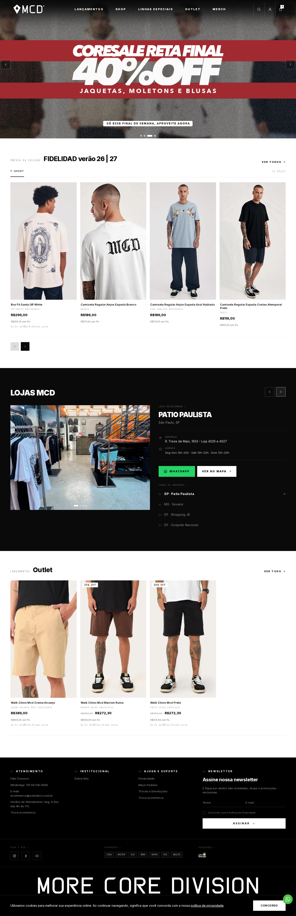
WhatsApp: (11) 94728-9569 (29, 785)
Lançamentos (89, 9)
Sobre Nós (82, 778)
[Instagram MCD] (14, 856)
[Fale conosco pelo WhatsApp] (288, 899)
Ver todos (271, 161)
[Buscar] (258, 9)
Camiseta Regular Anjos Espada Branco (108, 304)
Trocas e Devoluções (153, 791)
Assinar (241, 823)
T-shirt (17, 171)
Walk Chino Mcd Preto (165, 702)
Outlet (192, 9)
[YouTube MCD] (37, 856)
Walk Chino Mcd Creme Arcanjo (33, 702)
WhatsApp (179, 472)
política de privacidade (207, 905)
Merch (219, 9)
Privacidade (146, 778)
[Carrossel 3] (148, 69)
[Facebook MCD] (26, 856)
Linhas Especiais (155, 9)
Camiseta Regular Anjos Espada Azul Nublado (182, 304)
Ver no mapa (214, 471)
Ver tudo (272, 571)
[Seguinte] (290, 64)
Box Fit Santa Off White (26, 304)
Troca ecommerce (23, 812)
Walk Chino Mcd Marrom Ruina (102, 702)
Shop (120, 9)
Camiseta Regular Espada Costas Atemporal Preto (251, 306)
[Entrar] (269, 9)
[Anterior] (5, 64)
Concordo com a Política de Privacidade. (232, 812)
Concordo (269, 905)
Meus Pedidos (148, 785)
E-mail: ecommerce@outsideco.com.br (31, 793)
